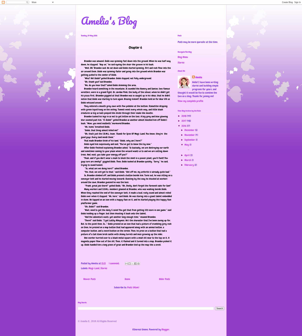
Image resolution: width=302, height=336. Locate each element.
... (186, 149)
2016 (184, 125)
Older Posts (164, 279)
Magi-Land (93, 268)
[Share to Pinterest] (138, 263)
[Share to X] (132, 263)
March (188, 160)
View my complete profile (190, 101)
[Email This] (126, 263)
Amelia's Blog (109, 20)
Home (127, 279)
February (189, 165)
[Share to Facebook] (135, 263)
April (187, 155)
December (190, 130)
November (190, 135)
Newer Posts (89, 279)
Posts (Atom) (133, 287)
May (187, 144)
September (190, 139)
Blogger (165, 329)
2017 (184, 120)
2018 (184, 116)
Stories (104, 268)
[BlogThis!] (129, 263)
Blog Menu (183, 57)
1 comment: (114, 263)
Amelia (198, 77)
